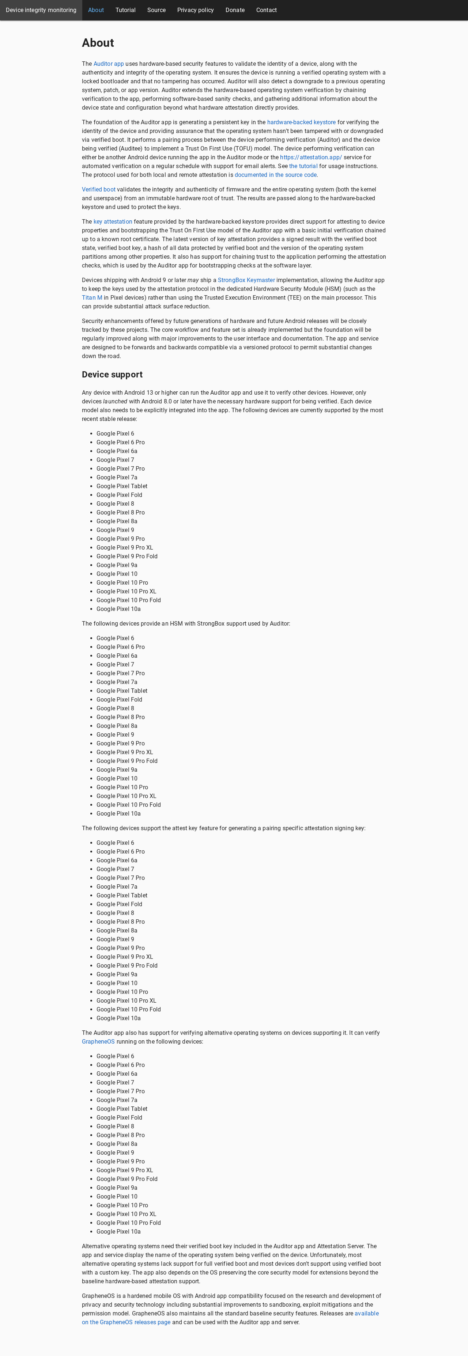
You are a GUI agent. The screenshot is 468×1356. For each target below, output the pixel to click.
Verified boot (99, 189)
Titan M (92, 297)
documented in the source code (276, 174)
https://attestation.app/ (311, 157)
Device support (112, 374)
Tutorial (126, 10)
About (96, 10)
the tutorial (303, 166)
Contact (266, 10)
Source (156, 10)
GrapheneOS (98, 1041)
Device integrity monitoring (41, 10)
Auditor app (109, 63)
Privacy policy (195, 10)
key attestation (113, 221)
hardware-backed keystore (301, 122)
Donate (235, 10)
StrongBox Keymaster (246, 280)
